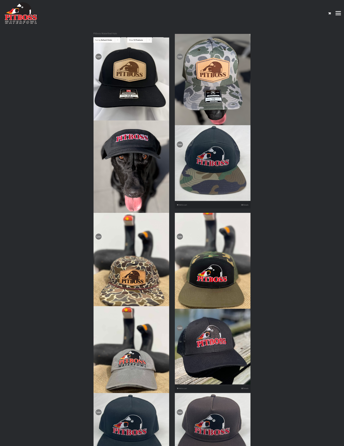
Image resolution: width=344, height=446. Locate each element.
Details (245, 205)
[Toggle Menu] (337, 13)
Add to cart (183, 205)
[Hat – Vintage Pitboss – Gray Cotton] (131, 351)
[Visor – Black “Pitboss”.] (131, 171)
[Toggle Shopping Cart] (329, 13)
